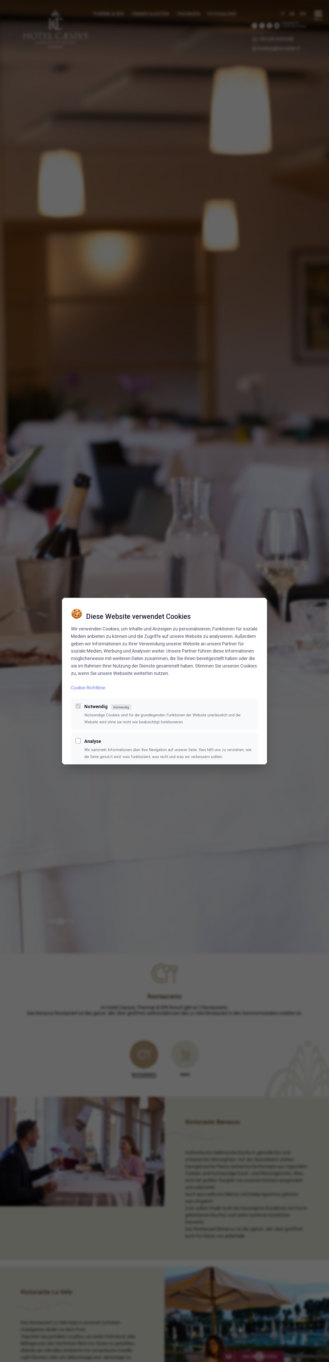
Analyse (92, 741)
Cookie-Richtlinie (88, 687)
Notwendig (106, 706)
